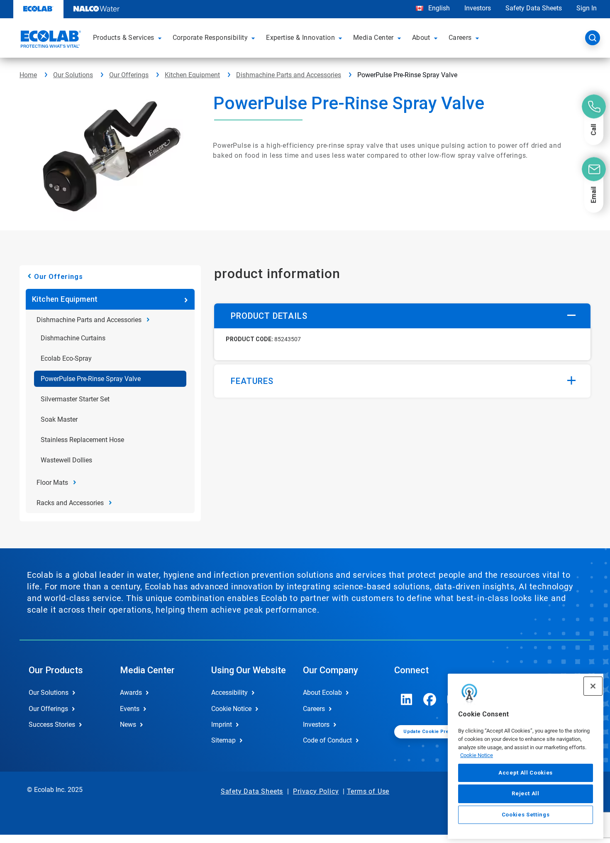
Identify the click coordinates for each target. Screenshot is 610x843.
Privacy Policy (316, 791)
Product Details (269, 316)
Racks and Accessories (70, 503)
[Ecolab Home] (49, 40)
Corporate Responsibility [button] (210, 38)
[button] (161, 37)
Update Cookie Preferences (437, 731)
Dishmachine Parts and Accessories (288, 75)
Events (129, 709)
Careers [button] (460, 38)
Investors (477, 8)
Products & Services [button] (123, 38)
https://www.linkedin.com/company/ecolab (406, 699)
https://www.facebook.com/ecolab (430, 699)
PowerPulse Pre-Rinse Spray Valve (91, 379)
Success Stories (52, 724)
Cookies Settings (526, 814)
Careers (314, 709)
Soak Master (59, 419)
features (252, 381)
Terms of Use (368, 791)
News (128, 724)
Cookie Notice (476, 755)
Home (28, 75)
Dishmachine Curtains (73, 338)
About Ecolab (322, 692)
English (438, 8)
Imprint (221, 724)
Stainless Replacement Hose (82, 440)
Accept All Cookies (525, 773)
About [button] (421, 38)
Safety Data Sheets (533, 8)
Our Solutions (73, 75)
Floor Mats (52, 482)
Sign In (586, 8)
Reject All (525, 793)
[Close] (593, 686)
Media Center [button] (373, 38)
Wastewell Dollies (66, 460)
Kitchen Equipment (192, 75)
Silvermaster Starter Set (75, 399)
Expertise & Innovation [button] (300, 38)
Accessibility (229, 692)
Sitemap (223, 740)
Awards (131, 692)
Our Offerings (129, 75)
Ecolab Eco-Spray (66, 358)
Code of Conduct (327, 740)
